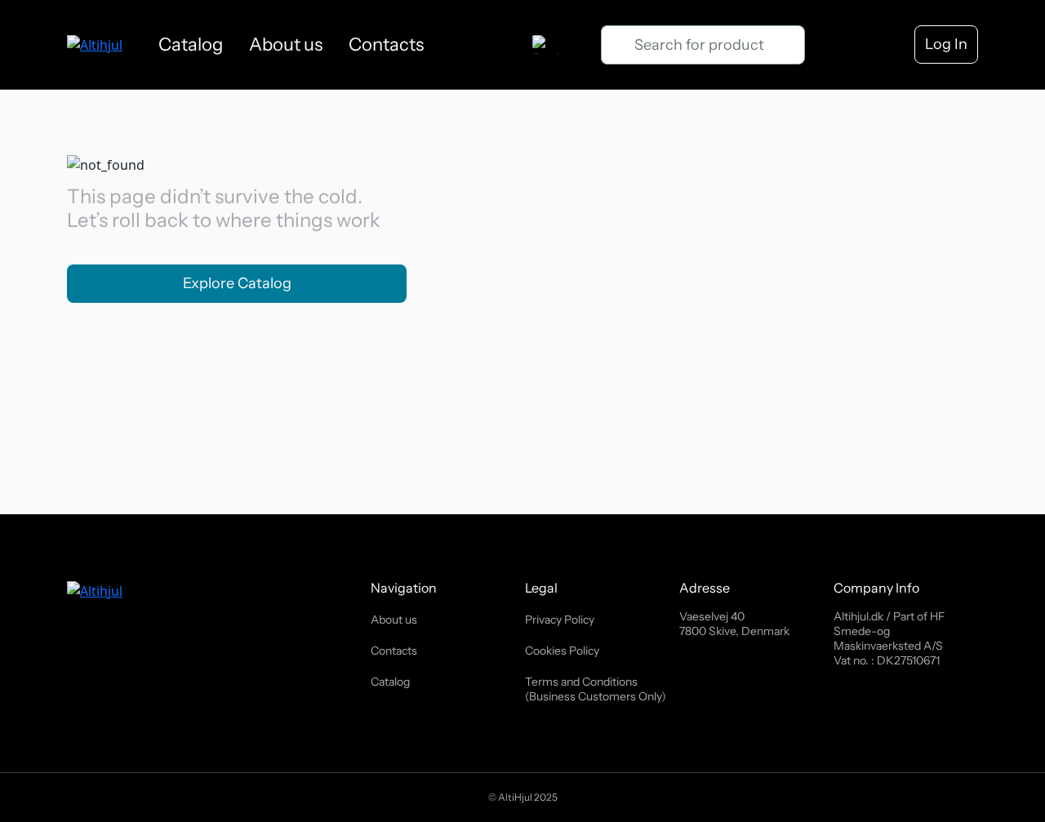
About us (285, 44)
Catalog (190, 44)
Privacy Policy (559, 619)
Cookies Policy (562, 650)
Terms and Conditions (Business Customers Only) (595, 689)
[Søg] (617, 44)
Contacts (386, 44)
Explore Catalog (237, 283)
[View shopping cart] (837, 45)
